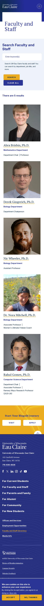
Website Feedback (9, 573)
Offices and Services (11, 520)
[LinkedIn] (12, 471)
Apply (32, 423)
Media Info (7, 536)
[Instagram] (16, 471)
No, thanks (30, 597)
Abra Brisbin (16, 145)
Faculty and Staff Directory (14, 531)
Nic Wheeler (16, 258)
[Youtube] (25, 471)
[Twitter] (7, 471)
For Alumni (9, 499)
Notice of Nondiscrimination (12, 563)
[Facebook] (3, 471)
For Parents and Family (16, 493)
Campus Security (8, 568)
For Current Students (15, 481)
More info (13, 593)
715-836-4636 (8, 465)
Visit (12, 423)
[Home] (17, 6)
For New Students (13, 511)
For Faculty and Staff (15, 487)
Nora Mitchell (20, 315)
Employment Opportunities (14, 526)
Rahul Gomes (17, 375)
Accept (10, 597)
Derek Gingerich (19, 202)
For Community (11, 505)
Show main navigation (39, 6)
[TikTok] (21, 471)
